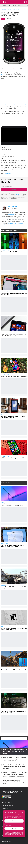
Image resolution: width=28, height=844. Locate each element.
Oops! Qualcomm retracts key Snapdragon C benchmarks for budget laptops (14, 782)
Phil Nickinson (10, 18)
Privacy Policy (18, 833)
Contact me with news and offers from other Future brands (14, 825)
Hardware (4, 9)
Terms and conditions (7, 802)
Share (5, 68)
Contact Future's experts (7, 805)
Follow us (16, 68)
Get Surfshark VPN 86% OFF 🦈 (16, 5)
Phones (9, 9)
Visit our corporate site (12, 792)
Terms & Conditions (12, 834)
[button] (26, 2)
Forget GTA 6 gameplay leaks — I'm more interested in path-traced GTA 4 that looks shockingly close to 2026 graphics (15, 774)
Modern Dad (11, 214)
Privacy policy (5, 808)
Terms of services (17, 193)
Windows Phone (16, 9)
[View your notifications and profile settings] (20, 2)
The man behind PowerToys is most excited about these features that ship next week (14, 766)
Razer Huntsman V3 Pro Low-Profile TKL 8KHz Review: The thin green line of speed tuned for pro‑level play (14, 759)
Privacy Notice (19, 194)
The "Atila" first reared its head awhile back (13, 105)
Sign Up (14, 828)
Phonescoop (7, 173)
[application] (14, 135)
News (3, 19)
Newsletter (24, 68)
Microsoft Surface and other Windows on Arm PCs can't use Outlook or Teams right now (15, 751)
